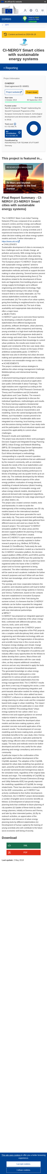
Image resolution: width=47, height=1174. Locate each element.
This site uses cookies (11, 1155)
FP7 (7, 25)
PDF (25, 852)
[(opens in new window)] (10, 9)
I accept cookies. (23, 1164)
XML (25, 846)
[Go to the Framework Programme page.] (23, 42)
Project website (13, 93)
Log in (25, 10)
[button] (31, 10)
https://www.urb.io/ (10, 241)
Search (36, 10)
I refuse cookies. (23, 1170)
